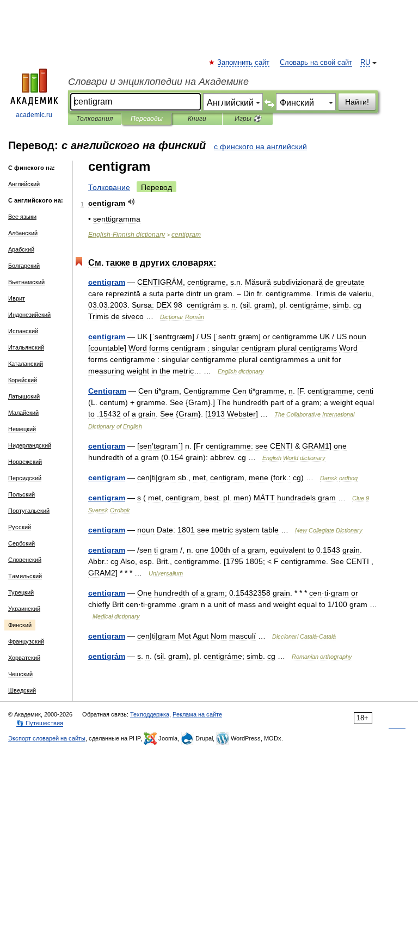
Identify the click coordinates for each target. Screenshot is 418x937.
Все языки (22, 216)
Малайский (23, 412)
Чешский (20, 674)
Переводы (147, 119)
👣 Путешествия (39, 723)
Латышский (24, 396)
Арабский (21, 249)
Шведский (22, 690)
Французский (26, 641)
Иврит (16, 298)
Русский (19, 527)
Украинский (24, 608)
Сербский (21, 543)
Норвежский (25, 461)
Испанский (23, 331)
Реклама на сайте (197, 714)
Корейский (22, 380)
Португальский (29, 510)
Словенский (24, 559)
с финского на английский (260, 146)
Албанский (23, 233)
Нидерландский (29, 445)
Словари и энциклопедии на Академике (158, 81)
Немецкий (22, 429)
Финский (20, 625)
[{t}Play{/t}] (131, 202)
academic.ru (34, 115)
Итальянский (26, 347)
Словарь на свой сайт (316, 62)
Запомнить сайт (243, 62)
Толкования (94, 119)
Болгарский (24, 265)
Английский (24, 184)
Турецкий (21, 592)
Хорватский (24, 657)
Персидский (24, 478)
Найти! (357, 101)
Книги (197, 119)
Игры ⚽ (248, 119)
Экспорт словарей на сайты (46, 738)
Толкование (109, 187)
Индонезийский (29, 314)
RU (365, 62)
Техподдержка (149, 714)
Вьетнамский (26, 282)
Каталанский (25, 363)
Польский (21, 494)
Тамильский (25, 576)
